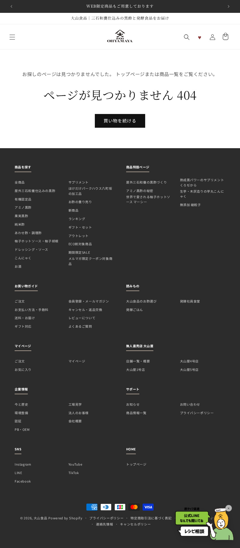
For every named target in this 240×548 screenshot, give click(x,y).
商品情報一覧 (136, 412)
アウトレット (78, 235)
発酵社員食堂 (190, 301)
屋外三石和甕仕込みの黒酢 (35, 190)
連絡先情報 (104, 524)
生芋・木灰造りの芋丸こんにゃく (202, 194)
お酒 (18, 266)
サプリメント (78, 182)
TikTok (73, 472)
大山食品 (40, 518)
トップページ (136, 464)
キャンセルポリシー (135, 524)
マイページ (76, 361)
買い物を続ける (120, 120)
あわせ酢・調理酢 (28, 232)
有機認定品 (23, 199)
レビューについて (82, 317)
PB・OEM (22, 429)
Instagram (23, 464)
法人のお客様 (78, 412)
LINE (18, 472)
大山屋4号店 (189, 361)
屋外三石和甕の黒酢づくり (146, 182)
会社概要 (75, 421)
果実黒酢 (21, 215)
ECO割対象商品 (80, 243)
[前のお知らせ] (11, 6)
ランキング (76, 218)
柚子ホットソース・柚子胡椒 (37, 240)
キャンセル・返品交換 (85, 309)
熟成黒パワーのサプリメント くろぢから (202, 182)
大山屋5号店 (189, 369)
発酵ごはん (134, 309)
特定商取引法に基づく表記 (151, 518)
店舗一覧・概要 (138, 361)
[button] (12, 37)
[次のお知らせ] (228, 6)
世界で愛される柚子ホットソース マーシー (148, 199)
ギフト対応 (23, 326)
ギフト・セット (80, 227)
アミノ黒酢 (23, 207)
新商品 (73, 210)
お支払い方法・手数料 (32, 309)
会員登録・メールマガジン (88, 301)
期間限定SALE (79, 252)
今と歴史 (21, 404)
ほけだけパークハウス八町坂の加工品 (90, 191)
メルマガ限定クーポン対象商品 (90, 261)
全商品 (20, 182)
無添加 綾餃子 (190, 204)
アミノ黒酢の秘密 (139, 190)
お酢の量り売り (80, 201)
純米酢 (20, 224)
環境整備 (21, 412)
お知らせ (133, 404)
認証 (18, 421)
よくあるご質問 (80, 326)
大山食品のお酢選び (141, 301)
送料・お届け (25, 317)
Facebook (23, 481)
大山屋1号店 (135, 369)
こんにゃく (23, 257)
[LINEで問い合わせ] (204, 520)
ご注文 (20, 301)
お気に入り (23, 369)
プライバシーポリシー (197, 412)
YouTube (75, 464)
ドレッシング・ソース (31, 249)
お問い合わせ (190, 404)
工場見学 (75, 404)
